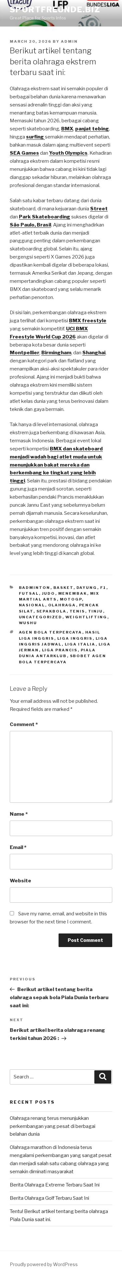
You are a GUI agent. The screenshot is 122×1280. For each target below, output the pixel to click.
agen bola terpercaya (50, 632)
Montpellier (24, 353)
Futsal (29, 593)
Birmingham (56, 353)
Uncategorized (40, 617)
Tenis (77, 611)
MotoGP (71, 599)
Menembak (72, 593)
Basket (63, 587)
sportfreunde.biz (55, 9)
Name (19, 814)
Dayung (86, 587)
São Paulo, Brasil (30, 225)
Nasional (32, 605)
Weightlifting (86, 617)
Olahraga (62, 605)
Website (20, 881)
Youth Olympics (68, 153)
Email (18, 847)
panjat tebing (92, 129)
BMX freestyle (87, 321)
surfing (35, 137)
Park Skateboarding (44, 217)
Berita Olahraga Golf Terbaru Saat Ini (49, 1198)
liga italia (80, 644)
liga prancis (60, 650)
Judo (48, 593)
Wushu (28, 623)
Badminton (34, 587)
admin (69, 41)
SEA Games (24, 153)
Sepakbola (51, 611)
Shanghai (93, 353)
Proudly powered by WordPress (44, 1264)
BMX (67, 129)
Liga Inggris (75, 638)
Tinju (95, 611)
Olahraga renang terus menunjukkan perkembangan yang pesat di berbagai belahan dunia (52, 1126)
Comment (24, 724)
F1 (103, 587)
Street (99, 209)
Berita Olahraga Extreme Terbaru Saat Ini (55, 1185)
